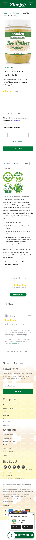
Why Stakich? (7, 425)
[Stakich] (18, 5)
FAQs (4, 418)
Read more (16, 344)
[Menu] (5, 5)
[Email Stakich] (23, 467)
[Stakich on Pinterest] (14, 467)
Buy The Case (8, 67)
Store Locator (7, 448)
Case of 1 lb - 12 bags (12, 128)
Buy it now (18, 149)
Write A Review (18, 295)
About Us (5, 405)
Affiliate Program (8, 408)
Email (8, 168)
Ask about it (27, 527)
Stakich (10, 506)
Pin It (26, 163)
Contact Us (6, 415)
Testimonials (6, 422)
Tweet (8, 163)
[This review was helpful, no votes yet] (25, 352)
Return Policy (7, 438)
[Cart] (30, 5)
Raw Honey (21, 520)
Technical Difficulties (9, 452)
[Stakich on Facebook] (9, 467)
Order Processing (8, 435)
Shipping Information (9, 441)
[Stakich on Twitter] (5, 467)
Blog (4, 412)
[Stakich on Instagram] (18, 467)
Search (5, 445)
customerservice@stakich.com (15, 479)
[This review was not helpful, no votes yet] (29, 352)
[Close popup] (32, 514)
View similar (16, 527)
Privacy (5, 455)
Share (17, 163)
